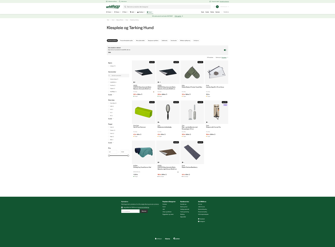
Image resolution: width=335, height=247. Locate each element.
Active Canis (136, 125)
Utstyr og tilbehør (167, 212)
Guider (207, 12)
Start (108, 20)
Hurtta (207, 85)
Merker (212, 12)
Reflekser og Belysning (185, 40)
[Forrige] (134, 72)
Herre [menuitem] (109, 12)
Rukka (183, 85)
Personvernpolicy (202, 212)
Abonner (144, 211)
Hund (113, 20)
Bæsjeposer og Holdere (153, 40)
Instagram (202, 221)
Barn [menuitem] (125, 12)
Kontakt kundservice (224, 1)
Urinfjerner (196, 40)
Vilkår (109, 52)
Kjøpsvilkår (183, 217)
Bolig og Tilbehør (119, 20)
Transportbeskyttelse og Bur (126, 40)
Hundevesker (174, 40)
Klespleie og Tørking (134, 20)
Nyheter (217, 12)
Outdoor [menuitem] (141, 12)
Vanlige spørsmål (184, 209)
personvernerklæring (143, 207)
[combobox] (225, 57)
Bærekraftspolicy (202, 209)
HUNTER (135, 85)
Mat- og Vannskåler (140, 40)
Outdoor (165, 204)
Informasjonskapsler (203, 214)
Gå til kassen (223, 6)
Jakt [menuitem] (133, 12)
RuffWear (135, 165)
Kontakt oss (226, 12)
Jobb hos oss (201, 206)
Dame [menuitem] (117, 12)
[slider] (109, 155)
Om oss (200, 204)
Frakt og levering (184, 212)
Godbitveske (164, 40)
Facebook (202, 219)
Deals (202, 12)
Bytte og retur (183, 206)
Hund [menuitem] (150, 12)
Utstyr (126, 20)
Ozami (207, 125)
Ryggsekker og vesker (168, 214)
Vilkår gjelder (178, 16)
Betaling (182, 214)
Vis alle (110, 94)
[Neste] (154, 72)
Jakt (164, 209)
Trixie (159, 125)
